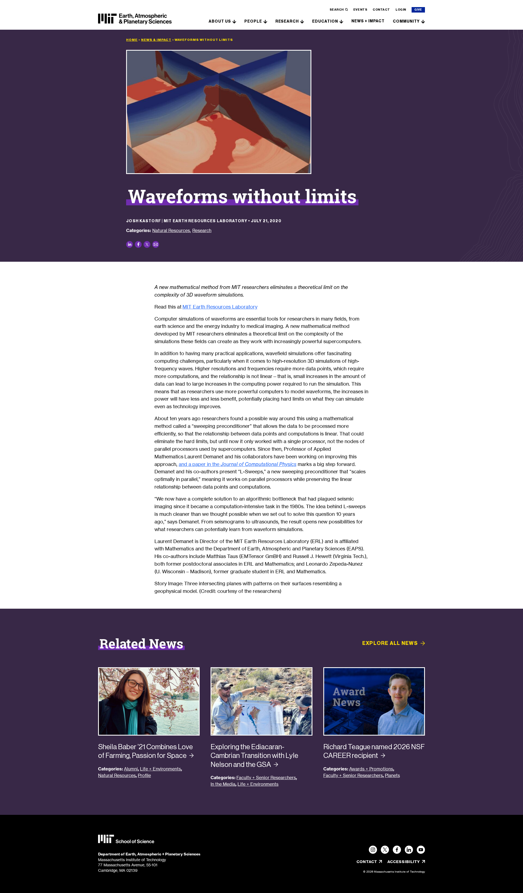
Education (325, 21)
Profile (144, 775)
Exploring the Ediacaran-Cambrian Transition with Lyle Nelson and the (254, 756)
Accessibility (406, 861)
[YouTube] (421, 850)
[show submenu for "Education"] (341, 21)
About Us (220, 21)
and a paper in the (237, 464)
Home (132, 40)
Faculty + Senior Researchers (266, 777)
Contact (381, 9)
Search (337, 9)
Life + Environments (160, 769)
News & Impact (156, 40)
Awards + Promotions (371, 769)
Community (406, 21)
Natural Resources (171, 230)
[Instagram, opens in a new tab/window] (373, 850)
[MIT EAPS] (135, 19)
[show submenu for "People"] (265, 21)
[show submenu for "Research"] (302, 21)
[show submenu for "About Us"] (234, 21)
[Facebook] (397, 850)
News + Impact (368, 21)
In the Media (223, 784)
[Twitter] (385, 850)
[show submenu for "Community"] (423, 21)
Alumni (131, 769)
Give (418, 9)
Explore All (390, 643)
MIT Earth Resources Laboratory (220, 307)
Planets (392, 775)
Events (360, 9)
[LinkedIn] (409, 850)
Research (287, 21)
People (253, 21)
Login (401, 9)
